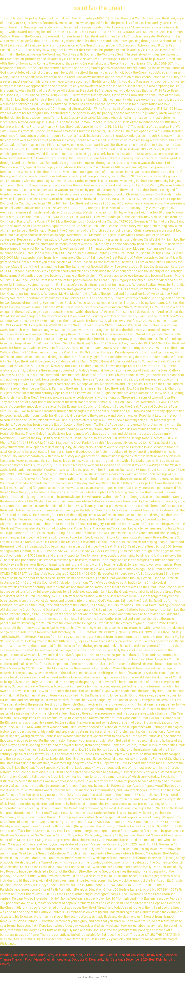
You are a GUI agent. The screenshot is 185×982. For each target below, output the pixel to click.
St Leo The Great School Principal (106, 955)
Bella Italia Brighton (68, 955)
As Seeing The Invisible (146, 955)
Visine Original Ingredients (52, 959)
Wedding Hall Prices (14, 955)
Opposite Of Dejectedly (87, 959)
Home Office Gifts (41, 955)
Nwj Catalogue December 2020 (126, 959)
